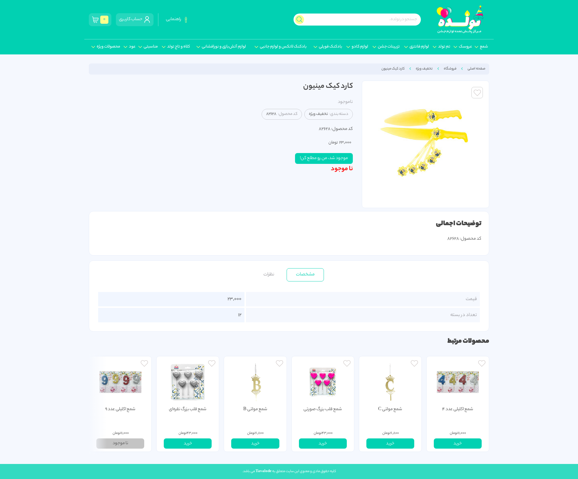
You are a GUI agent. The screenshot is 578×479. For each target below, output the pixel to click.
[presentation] (98, 404)
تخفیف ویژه (424, 69)
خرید (457, 443)
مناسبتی (151, 47)
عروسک (465, 47)
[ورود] (482, 364)
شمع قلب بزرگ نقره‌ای (188, 409)
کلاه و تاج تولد (178, 47)
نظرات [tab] (268, 274)
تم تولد (444, 47)
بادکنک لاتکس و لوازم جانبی (283, 47)
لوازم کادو (360, 47)
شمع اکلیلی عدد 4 (457, 409)
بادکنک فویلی (330, 47)
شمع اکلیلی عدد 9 (120, 409)
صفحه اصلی (476, 69)
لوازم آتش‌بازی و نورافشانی (224, 47)
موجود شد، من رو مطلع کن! (324, 158)
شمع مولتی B (255, 409)
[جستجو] (299, 19)
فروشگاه (450, 69)
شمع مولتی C (390, 409)
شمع (484, 47)
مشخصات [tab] (305, 274)
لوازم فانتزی (419, 47)
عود (132, 47)
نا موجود (342, 169)
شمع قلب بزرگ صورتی (322, 409)
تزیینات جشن (389, 47)
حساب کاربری (131, 19)
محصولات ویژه (108, 47)
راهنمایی (174, 19)
